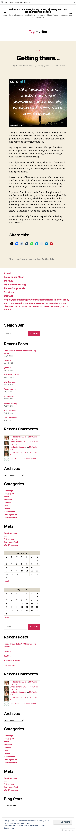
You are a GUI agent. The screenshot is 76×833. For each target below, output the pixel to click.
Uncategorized (10, 515)
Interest (7, 503)
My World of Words (12, 375)
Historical (8, 500)
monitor (33, 259)
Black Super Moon (14, 277)
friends (22, 259)
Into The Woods (10, 418)
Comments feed (11, 542)
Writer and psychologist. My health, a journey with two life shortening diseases (38, 10)
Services (9, 292)
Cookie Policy (9, 828)
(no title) (7, 360)
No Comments (60, 66)
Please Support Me (14, 288)
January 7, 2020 (43, 66)
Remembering (10, 389)
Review (7, 509)
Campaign (8, 491)
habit (27, 259)
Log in (6, 536)
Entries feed (9, 539)
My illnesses (9, 396)
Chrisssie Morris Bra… (18, 442)
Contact (8, 295)
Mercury (8, 280)
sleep (39, 259)
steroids (44, 259)
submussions (9, 512)
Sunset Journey (10, 403)
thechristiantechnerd (18, 437)
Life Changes (9, 382)
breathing (15, 259)
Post (38, 50)
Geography (9, 494)
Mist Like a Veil (10, 411)
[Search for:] (15, 334)
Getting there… (38, 58)
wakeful (51, 259)
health (6, 497)
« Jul (7, 581)
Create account (10, 533)
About (7, 273)
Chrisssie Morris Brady (24, 66)
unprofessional (10, 517)
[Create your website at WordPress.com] (38, 2)
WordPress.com (11, 545)
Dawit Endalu (15, 458)
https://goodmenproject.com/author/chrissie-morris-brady (36, 299)
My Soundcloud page (15, 284)
